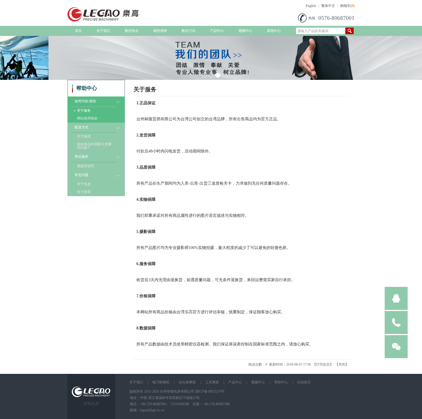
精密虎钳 (160, 31)
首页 (78, 31)
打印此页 (323, 364)
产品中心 (217, 31)
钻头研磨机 (187, 382)
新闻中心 (274, 31)
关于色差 (84, 184)
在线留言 (304, 382)
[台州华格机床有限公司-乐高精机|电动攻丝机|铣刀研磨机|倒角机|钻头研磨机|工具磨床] (113, 20)
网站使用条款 (87, 118)
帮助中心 (281, 382)
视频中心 (245, 31)
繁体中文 (328, 6)
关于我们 (103, 31)
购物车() (347, 6)
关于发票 (84, 192)
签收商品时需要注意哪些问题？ (94, 146)
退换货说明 (85, 166)
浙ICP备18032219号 (210, 391)
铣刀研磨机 (161, 382)
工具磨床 (212, 382)
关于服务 (84, 111)
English (311, 6)
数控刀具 (188, 31)
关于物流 (84, 136)
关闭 (341, 364)
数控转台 (132, 31)
